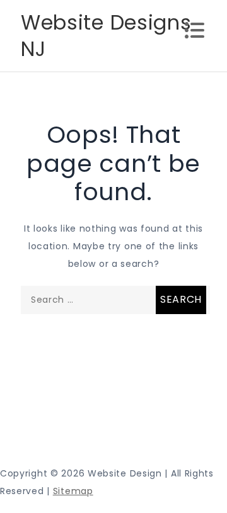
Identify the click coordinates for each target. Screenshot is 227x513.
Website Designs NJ (106, 35)
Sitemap (73, 491)
